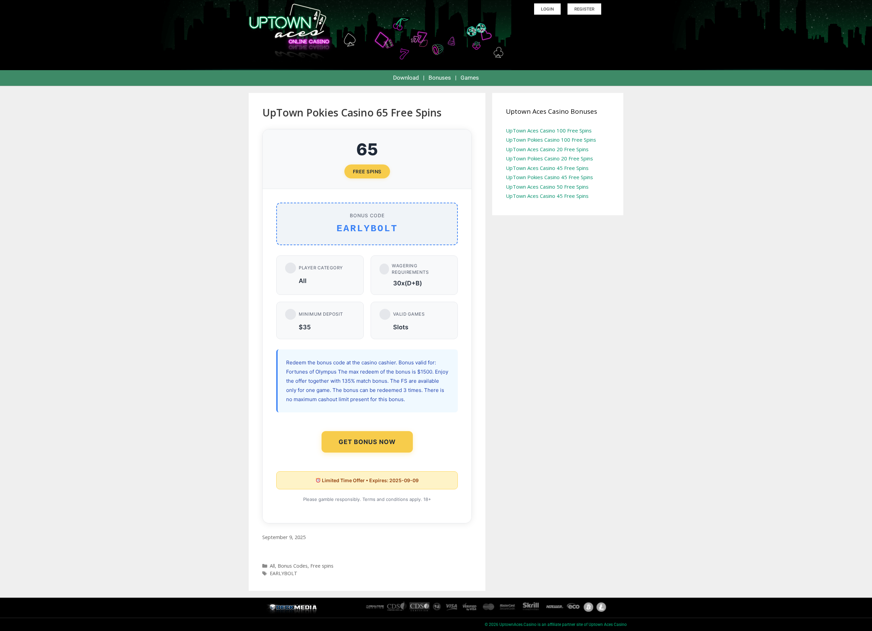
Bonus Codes (293, 566)
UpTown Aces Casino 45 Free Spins (547, 167)
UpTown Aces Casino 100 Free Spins (549, 130)
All (272, 566)
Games (470, 77)
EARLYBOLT (283, 573)
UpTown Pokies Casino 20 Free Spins (549, 158)
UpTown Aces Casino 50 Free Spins (547, 186)
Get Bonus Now (367, 441)
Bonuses (440, 77)
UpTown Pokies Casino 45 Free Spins (549, 177)
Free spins (321, 566)
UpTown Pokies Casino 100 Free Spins (551, 139)
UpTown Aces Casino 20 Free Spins (547, 149)
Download (406, 77)
